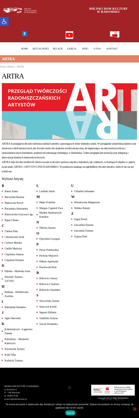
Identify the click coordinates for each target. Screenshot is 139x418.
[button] (69, 387)
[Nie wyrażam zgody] (134, 409)
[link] (4, 21)
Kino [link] (85, 48)
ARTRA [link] (20, 66)
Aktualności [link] (40, 48)
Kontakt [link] (112, 48)
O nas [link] (97, 48)
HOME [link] (24, 48)
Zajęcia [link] (71, 48)
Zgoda (70, 413)
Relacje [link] (58, 48)
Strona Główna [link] (7, 66)
